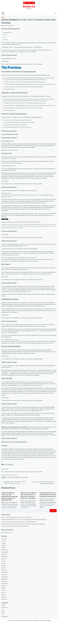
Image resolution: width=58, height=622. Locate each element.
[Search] (55, 13)
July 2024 (3, 588)
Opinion (3, 612)
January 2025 (4, 574)
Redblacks (17, 477)
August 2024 (4, 585)
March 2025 (4, 570)
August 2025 (4, 559)
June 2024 (3, 590)
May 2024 (3, 592)
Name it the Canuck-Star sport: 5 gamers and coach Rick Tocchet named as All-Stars (18, 521)
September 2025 (4, 556)
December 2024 (4, 577)
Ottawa (12, 477)
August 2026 (4, 538)
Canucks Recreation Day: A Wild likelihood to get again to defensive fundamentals (48, 494)
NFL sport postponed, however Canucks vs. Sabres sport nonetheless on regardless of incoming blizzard (23, 524)
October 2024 (4, 581)
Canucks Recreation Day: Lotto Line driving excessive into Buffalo (15, 526)
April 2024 (3, 594)
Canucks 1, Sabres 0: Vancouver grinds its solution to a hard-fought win (16, 517)
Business (3, 605)
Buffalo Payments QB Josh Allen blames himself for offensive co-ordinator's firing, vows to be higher (28, 495)
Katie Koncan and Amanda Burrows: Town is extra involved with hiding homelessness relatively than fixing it (23, 519)
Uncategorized (4, 616)
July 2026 (3, 541)
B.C (6, 477)
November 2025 (4, 552)
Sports (3, 17)
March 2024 (4, 597)
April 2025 (3, 568)
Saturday (22, 477)
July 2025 (3, 561)
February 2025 (4, 572)
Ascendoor (36, 620)
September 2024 (4, 583)
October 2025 (4, 554)
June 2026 (3, 543)
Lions (8, 477)
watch (26, 477)
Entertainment (4, 607)
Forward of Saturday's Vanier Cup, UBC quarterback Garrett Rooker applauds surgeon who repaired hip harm (9, 496)
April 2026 (3, 547)
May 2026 (3, 545)
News (2, 609)
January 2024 (4, 599)
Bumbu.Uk (29, 6)
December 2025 (4, 550)
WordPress (48, 620)
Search (53, 510)
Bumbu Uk (5, 25)
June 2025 (3, 563)
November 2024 (4, 579)
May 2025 (3, 565)
